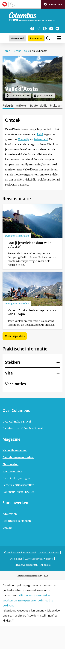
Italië (27, 50)
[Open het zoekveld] (48, 38)
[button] (53, 4)
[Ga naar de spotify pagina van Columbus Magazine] (57, 28)
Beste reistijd (38, 106)
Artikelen (21, 106)
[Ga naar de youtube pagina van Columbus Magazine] (51, 28)
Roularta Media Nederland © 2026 (32, 576)
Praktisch (56, 106)
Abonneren (36, 38)
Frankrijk (23, 139)
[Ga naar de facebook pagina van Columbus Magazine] (32, 28)
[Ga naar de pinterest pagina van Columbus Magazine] (45, 28)
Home (6, 50)
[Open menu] (59, 38)
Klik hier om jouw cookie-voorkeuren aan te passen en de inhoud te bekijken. (28, 600)
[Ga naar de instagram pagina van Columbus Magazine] (38, 28)
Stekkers (13, 362)
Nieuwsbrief (17, 38)
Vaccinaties (15, 384)
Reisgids (8, 106)
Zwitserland (41, 139)
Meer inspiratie (14, 336)
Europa (16, 50)
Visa (9, 373)
